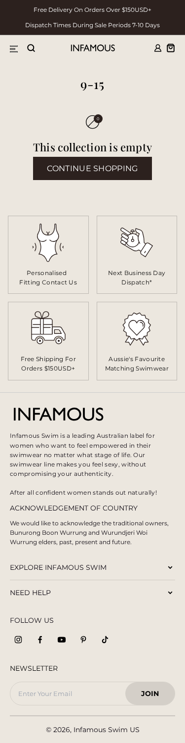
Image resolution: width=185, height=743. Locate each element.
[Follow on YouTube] (61, 639)
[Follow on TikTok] (105, 639)
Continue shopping (92, 168)
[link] (137, 255)
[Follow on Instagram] (18, 639)
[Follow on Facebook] (40, 639)
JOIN (154, 696)
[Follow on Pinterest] (83, 639)
